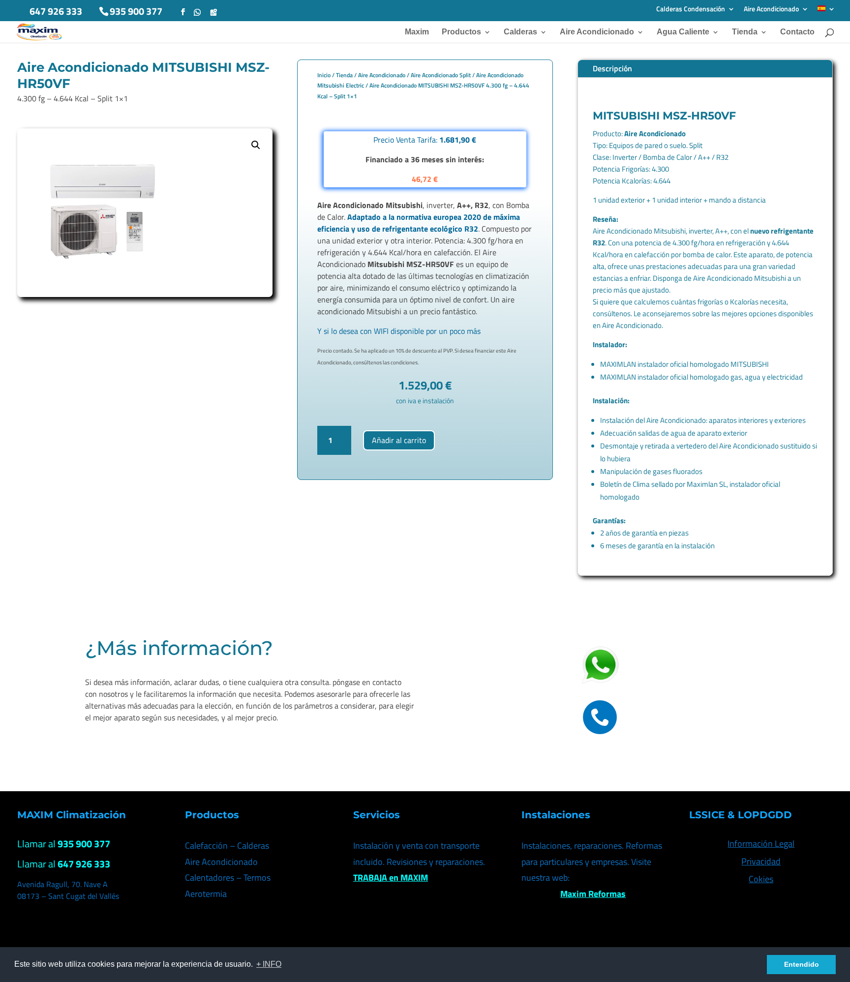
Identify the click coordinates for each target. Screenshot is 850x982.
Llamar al (63, 843)
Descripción (612, 68)
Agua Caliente (683, 32)
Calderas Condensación (690, 9)
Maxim (417, 32)
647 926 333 (56, 11)
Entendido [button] (801, 964)
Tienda (745, 32)
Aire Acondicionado (771, 9)
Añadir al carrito (399, 440)
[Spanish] (826, 11)
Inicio (324, 75)
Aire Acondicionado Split (441, 75)
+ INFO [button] (268, 964)
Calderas (520, 32)
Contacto (797, 32)
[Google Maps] (213, 12)
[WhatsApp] (197, 12)
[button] (256, 145)
